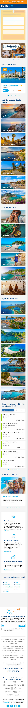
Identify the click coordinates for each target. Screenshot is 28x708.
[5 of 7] (15, 60)
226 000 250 (13, 671)
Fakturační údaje (19, 648)
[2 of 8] (9, 508)
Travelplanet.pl (6, 702)
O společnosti (19, 657)
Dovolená (14, 639)
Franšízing (12, 657)
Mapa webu (13, 652)
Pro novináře (6, 655)
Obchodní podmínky (8, 648)
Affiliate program (14, 655)
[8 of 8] (19, 508)
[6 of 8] (16, 508)
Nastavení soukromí (18, 663)
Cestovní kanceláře (6, 639)
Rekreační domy (13, 643)
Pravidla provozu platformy (13, 664)
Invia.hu (22, 701)
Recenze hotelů (19, 641)
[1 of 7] (8, 60)
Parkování (11, 641)
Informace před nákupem (17, 646)
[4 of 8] (12, 508)
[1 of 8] (7, 508)
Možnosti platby (6, 650)
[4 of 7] (13, 60)
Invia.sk (18, 701)
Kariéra (22, 655)
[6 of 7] (17, 60)
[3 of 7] (12, 60)
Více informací (7, 551)
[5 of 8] (14, 508)
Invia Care (6, 530)
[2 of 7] (10, 60)
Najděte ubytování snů (9, 569)
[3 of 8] (11, 508)
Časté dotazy (6, 646)
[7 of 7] (19, 60)
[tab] (7, 410)
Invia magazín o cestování (17, 650)
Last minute (22, 639)
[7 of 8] (18, 508)
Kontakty (13, 659)
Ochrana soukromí (7, 663)
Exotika (5, 641)
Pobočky (5, 657)
